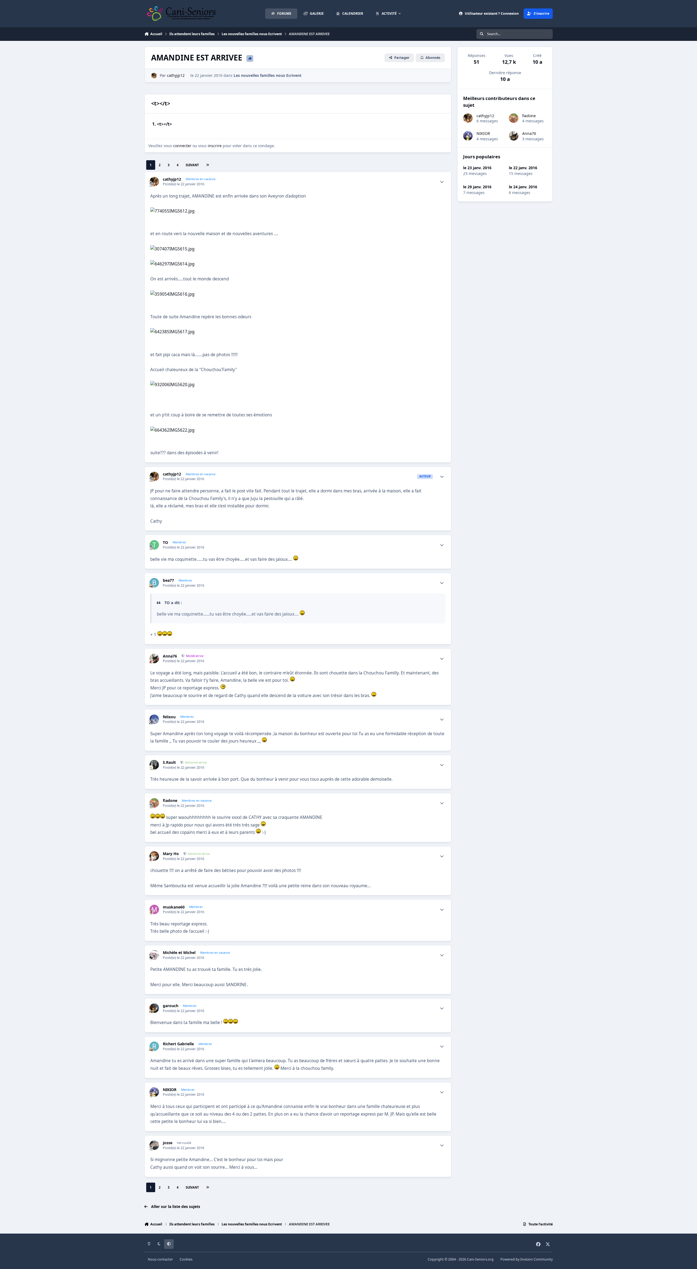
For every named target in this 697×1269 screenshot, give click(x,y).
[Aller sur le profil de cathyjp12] (154, 75)
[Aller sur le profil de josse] (154, 1145)
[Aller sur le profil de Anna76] (154, 658)
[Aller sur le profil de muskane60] (154, 909)
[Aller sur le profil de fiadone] (154, 803)
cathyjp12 (176, 75)
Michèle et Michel (179, 952)
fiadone (170, 800)
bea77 (168, 580)
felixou (169, 716)
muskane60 (174, 907)
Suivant (192, 165)
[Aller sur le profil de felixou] (154, 719)
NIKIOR (169, 1089)
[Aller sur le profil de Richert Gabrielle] (154, 1046)
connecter (182, 145)
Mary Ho (171, 853)
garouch (170, 1005)
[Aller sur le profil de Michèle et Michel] (154, 955)
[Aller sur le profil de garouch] (154, 1008)
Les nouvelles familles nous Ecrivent (267, 75)
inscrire (215, 145)
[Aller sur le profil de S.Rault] (154, 765)
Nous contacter (160, 1259)
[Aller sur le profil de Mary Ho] (154, 856)
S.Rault (169, 762)
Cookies (186, 1259)
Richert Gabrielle (178, 1043)
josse (167, 1142)
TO (165, 542)
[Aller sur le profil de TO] (154, 545)
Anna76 (170, 656)
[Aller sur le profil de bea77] (154, 582)
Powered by (526, 1259)
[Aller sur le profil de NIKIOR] (154, 1092)
